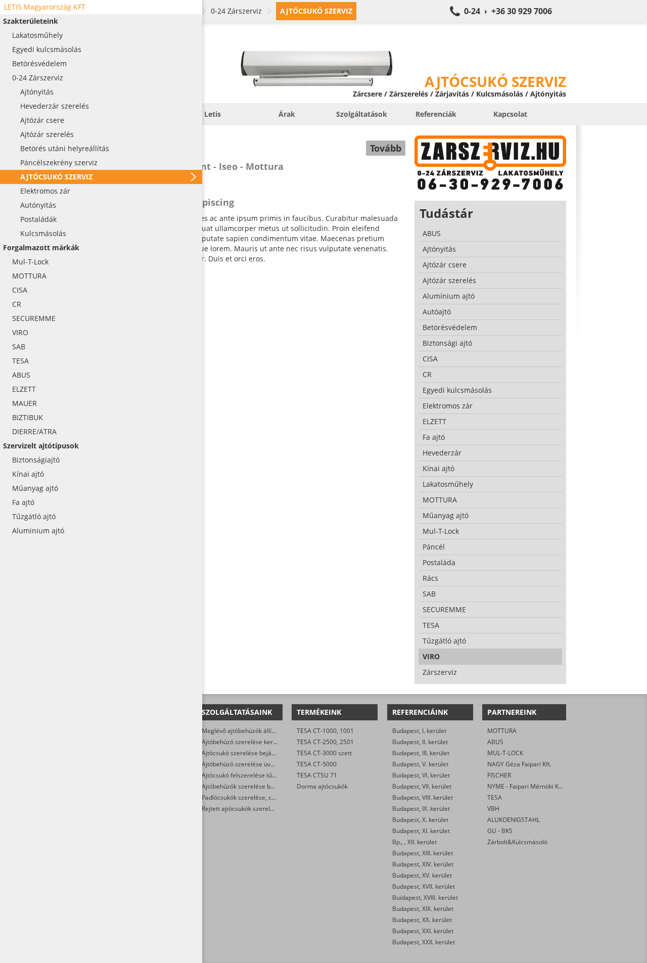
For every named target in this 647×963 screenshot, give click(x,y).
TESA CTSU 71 (317, 775)
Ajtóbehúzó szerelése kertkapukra (250, 742)
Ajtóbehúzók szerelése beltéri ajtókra (254, 786)
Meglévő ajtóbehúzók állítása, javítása (255, 730)
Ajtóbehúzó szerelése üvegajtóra (248, 764)
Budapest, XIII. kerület (422, 853)
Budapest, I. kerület (419, 730)
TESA (494, 797)
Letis (212, 114)
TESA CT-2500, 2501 (325, 742)
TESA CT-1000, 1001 (325, 730)
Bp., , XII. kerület (414, 842)
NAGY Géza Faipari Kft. (519, 764)
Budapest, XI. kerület (421, 831)
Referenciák (435, 114)
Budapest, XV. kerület (422, 875)
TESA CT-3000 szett (324, 753)
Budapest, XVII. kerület (423, 886)
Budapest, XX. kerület (422, 919)
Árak (287, 114)
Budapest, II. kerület (420, 742)
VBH (493, 808)
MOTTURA (502, 730)
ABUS (495, 742)
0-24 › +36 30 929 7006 (508, 11)
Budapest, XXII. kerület (423, 942)
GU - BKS (500, 831)
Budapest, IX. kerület (421, 808)
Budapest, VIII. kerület (422, 797)
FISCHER (499, 775)
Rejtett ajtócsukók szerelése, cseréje (253, 808)
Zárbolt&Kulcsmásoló (517, 842)
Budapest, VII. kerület (421, 786)
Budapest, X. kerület (420, 819)
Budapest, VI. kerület (421, 775)
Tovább (385, 148)
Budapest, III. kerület (420, 753)
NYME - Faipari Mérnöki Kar (526, 786)
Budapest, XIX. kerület (422, 908)
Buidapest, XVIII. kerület (425, 897)
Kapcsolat (510, 114)
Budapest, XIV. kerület (422, 864)
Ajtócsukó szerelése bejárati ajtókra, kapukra (265, 753)
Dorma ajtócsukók (322, 786)
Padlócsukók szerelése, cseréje (245, 797)
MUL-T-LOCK (505, 753)
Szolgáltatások (361, 114)
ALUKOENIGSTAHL (513, 819)
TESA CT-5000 (317, 764)
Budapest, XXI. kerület (422, 931)
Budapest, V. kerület (420, 764)
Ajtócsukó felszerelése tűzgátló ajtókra (256, 775)
